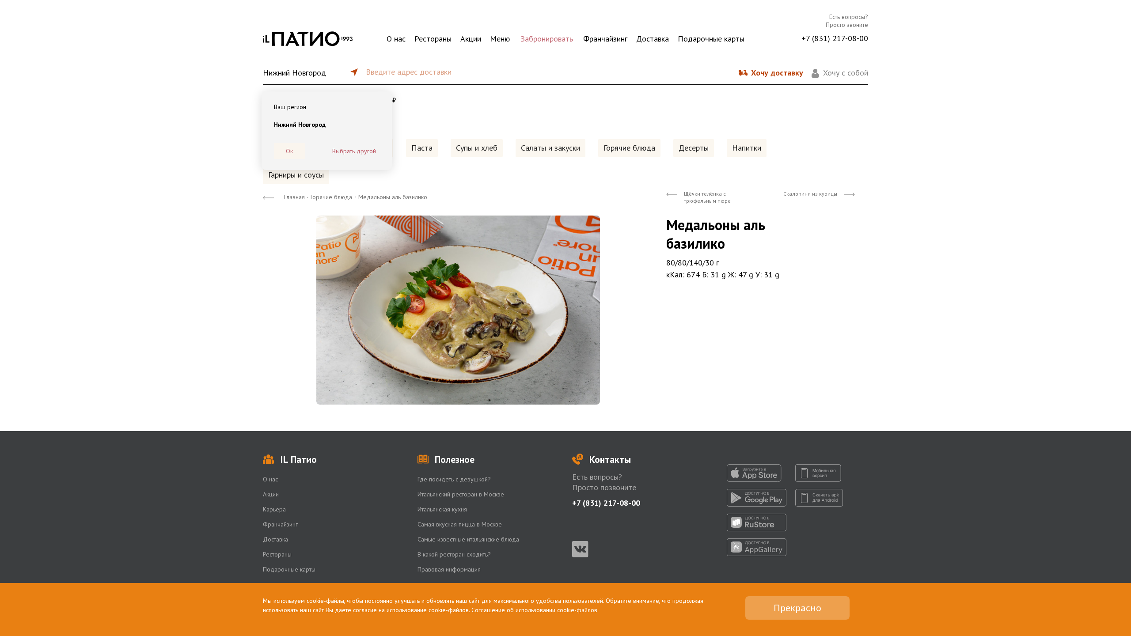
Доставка (652, 39)
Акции (470, 39)
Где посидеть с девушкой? (454, 479)
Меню (500, 39)
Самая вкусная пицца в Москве (459, 524)
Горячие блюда (629, 148)
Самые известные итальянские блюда (468, 539)
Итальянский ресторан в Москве (460, 494)
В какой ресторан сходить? (454, 554)
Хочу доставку (777, 73)
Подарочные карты (711, 39)
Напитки (746, 148)
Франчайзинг (605, 39)
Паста (422, 148)
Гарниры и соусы (296, 175)
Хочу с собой (845, 73)
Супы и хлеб (476, 148)
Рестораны (433, 39)
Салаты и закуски (550, 148)
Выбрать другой (354, 151)
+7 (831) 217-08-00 (834, 38)
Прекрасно (797, 608)
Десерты (694, 148)
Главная (294, 197)
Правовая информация (449, 569)
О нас (396, 39)
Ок (289, 151)
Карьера (274, 509)
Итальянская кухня (442, 509)
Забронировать (546, 39)
